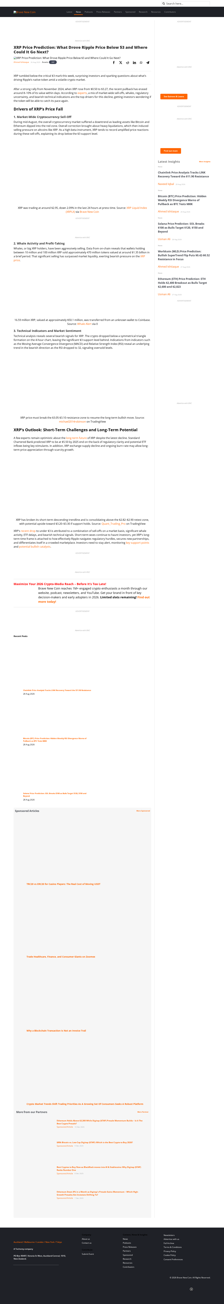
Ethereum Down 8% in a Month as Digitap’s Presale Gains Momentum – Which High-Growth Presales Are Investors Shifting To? (97, 1193)
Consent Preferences (173, 1259)
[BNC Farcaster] (53, 1269)
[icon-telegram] (21, 1269)
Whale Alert (84, 324)
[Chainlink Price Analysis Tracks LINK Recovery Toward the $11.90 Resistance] (57, 644)
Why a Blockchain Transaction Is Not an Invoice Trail (56, 1030)
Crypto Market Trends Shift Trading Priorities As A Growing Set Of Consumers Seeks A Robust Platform (85, 1103)
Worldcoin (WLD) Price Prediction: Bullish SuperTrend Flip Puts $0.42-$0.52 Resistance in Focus (184, 255)
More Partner (143, 1112)
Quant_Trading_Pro (114, 523)
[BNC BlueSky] (47, 1269)
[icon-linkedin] (26, 1269)
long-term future (76, 438)
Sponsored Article (65, 1126)
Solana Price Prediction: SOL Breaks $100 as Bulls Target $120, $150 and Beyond (181, 227)
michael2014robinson (72, 421)
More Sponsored (143, 811)
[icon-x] (31, 1269)
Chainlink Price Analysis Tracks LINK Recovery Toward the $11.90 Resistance (57, 690)
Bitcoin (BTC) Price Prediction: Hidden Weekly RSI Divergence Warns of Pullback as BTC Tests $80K (182, 200)
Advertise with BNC (82, 40)
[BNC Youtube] (37, 1269)
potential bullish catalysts (35, 546)
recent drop (28, 531)
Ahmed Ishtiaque (21, 62)
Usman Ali (164, 239)
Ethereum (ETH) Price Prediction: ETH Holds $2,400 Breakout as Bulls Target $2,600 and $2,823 (182, 283)
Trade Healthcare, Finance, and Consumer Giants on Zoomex (61, 956)
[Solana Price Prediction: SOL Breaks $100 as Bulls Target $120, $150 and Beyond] (57, 754)
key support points (137, 542)
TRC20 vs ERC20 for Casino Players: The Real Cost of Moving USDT (63, 884)
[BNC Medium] (42, 1269)
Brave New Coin (89, 212)
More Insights (204, 161)
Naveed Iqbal (166, 184)
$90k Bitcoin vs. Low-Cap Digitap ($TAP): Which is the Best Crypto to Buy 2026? (95, 1142)
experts (82, 93)
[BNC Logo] (44, 1236)
